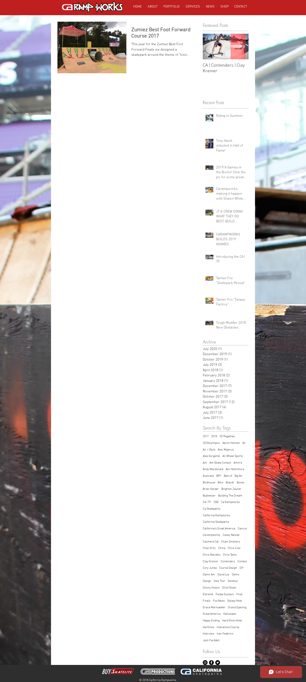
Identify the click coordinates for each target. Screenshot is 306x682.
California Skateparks (216, 522)
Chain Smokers (230, 542)
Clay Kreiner (210, 561)
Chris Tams (230, 555)
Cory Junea (210, 568)
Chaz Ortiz (209, 548)
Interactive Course (228, 627)
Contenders (228, 561)
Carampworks (211, 535)
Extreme (208, 594)
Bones (240, 482)
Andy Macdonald (213, 469)
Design (207, 581)
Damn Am (209, 574)
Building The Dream (230, 496)
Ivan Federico (225, 634)
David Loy (223, 574)
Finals (206, 601)
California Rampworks (216, 515)
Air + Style (209, 450)
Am (205, 463)
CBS (216, 502)
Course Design (228, 568)
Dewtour (233, 581)
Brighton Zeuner (231, 489)
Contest (242, 561)
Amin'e (238, 463)
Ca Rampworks (230, 502)
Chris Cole (234, 548)
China (221, 548)
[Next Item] (242, 47)
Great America (212, 614)
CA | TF (207, 502)
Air (244, 443)
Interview (208, 634)
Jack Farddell (211, 640)
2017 (206, 436)
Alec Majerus (226, 450)
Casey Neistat (231, 535)
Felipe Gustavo (225, 594)
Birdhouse (209, 482)
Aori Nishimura (235, 469)
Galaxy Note (234, 601)
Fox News (219, 601)
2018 (214, 436)
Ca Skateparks (211, 509)
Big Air (239, 476)
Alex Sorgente (211, 456)
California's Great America (219, 528)
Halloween (229, 614)
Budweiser (209, 496)
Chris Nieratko (211, 555)
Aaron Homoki (231, 443)
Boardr (230, 482)
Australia (208, 476)
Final (239, 594)
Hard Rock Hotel (232, 620)
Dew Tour (219, 581)
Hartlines (208, 627)
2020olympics (211, 443)
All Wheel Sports (232, 456)
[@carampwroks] (217, 662)
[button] (224, 6)
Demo (235, 574)
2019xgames (227, 436)
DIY (242, 568)
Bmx (220, 482)
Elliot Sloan (229, 588)
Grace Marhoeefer (214, 607)
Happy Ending (211, 620)
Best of (228, 476)
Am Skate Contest (220, 463)
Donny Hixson (211, 588)
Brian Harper (211, 489)
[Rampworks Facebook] (211, 662)
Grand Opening (237, 607)
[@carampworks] (205, 662)
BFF (218, 476)
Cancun (242, 528)
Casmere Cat (211, 542)
